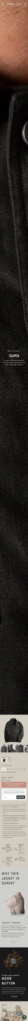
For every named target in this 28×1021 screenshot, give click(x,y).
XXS (4, 769)
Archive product (6, 780)
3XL (4, 772)
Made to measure (11, 772)
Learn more (14, 996)
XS (7, 769)
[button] (2, 730)
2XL (24, 769)
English (3, 1019)
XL (20, 769)
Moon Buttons (13, 817)
